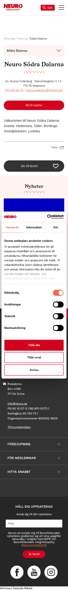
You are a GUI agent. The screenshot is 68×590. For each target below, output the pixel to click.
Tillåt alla (34, 345)
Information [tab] (34, 227)
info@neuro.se (17, 403)
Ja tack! (34, 554)
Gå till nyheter (34, 105)
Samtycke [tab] (12, 227)
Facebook (17, 572)
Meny (61, 7)
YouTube (34, 572)
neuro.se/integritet (34, 545)
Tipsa (54, 147)
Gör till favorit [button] (29, 166)
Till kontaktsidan (19, 427)
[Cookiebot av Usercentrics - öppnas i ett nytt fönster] (48, 216)
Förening (9, 38)
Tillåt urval (34, 357)
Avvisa (34, 369)
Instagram (51, 572)
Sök (50, 7)
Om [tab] (55, 227)
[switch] (58, 304)
